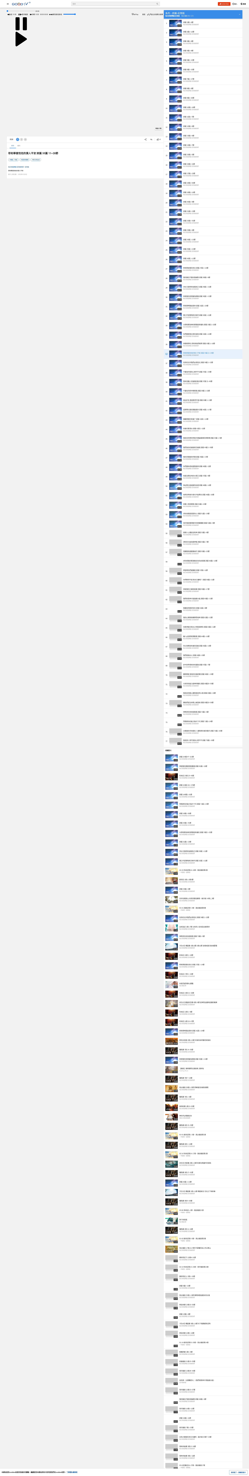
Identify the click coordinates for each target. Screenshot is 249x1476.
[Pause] (9, 18)
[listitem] (203, 23)
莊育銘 (27, 167)
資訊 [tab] (12, 145)
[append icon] (157, 4)
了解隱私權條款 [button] (72, 1472)
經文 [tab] (19, 145)
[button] (243, 4)
